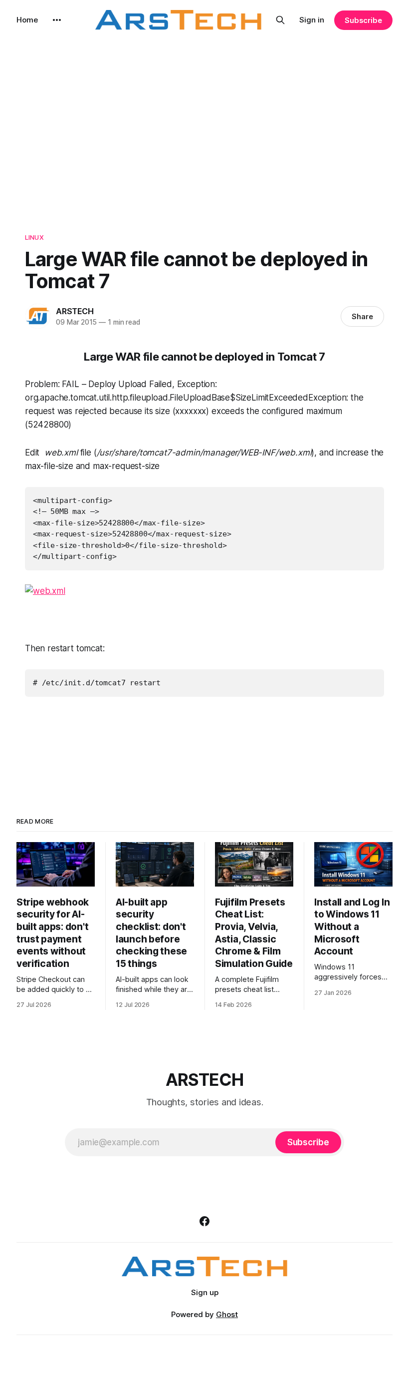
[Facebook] (204, 1221)
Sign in (311, 19)
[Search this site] (280, 20)
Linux (34, 237)
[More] (57, 20)
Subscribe (363, 20)
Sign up (204, 1292)
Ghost (227, 1314)
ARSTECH (75, 311)
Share (362, 316)
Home (27, 19)
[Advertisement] (204, 130)
